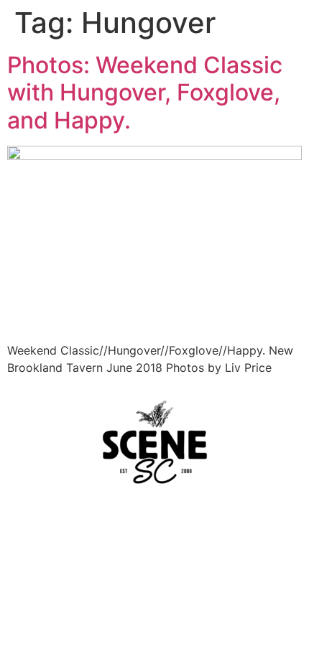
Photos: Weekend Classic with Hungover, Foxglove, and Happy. (144, 92)
